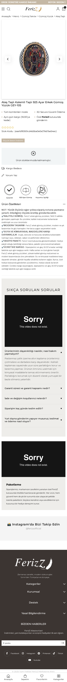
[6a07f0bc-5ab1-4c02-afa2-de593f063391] (33, 564)
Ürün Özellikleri (11, 204)
